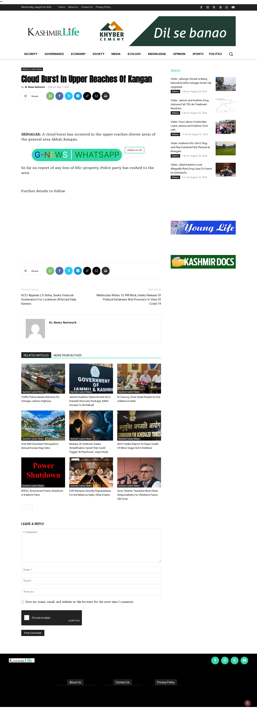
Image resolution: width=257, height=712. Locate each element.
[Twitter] (214, 7)
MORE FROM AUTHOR (68, 355)
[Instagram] (207, 7)
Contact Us (123, 682)
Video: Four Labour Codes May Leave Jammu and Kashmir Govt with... (189, 125)
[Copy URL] (87, 96)
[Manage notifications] (247, 703)
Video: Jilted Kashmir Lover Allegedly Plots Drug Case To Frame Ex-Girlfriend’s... (191, 168)
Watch (175, 71)
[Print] (106, 96)
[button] (231, 54)
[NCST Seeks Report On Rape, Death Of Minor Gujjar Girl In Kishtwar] (139, 426)
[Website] (220, 7)
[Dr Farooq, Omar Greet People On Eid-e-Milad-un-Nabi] (139, 379)
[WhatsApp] (226, 7)
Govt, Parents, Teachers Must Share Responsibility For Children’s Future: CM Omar (137, 494)
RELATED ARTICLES (36, 355)
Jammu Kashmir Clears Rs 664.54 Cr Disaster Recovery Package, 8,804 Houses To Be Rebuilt (90, 401)
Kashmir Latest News (32, 69)
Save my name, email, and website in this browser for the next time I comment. (79, 601)
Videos (175, 91)
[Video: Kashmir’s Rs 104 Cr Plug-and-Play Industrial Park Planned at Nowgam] (226, 148)
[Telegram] (78, 96)
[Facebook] (201, 7)
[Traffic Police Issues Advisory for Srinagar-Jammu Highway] (43, 379)
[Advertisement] (91, 117)
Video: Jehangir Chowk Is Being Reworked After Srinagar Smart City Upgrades (191, 82)
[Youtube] (233, 7)
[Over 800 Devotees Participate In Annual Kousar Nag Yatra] (43, 426)
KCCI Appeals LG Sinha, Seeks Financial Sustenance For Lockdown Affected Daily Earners (48, 299)
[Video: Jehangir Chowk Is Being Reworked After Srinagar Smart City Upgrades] (226, 84)
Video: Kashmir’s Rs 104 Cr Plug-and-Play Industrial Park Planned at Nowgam (190, 147)
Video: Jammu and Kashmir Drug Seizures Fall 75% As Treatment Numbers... (190, 104)
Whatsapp (97, 155)
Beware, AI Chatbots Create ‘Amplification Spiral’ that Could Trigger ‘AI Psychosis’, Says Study (88, 447)
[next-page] (30, 506)
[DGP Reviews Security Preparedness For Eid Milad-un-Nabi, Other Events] (91, 472)
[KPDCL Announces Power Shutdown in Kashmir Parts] (43, 472)
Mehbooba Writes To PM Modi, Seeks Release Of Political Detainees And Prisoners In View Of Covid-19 (129, 299)
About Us (75, 682)
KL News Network (35, 86)
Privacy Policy (165, 682)
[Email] (96, 96)
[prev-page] (23, 506)
